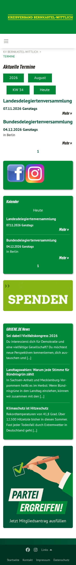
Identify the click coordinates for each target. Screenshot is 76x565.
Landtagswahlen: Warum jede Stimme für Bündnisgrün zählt (37, 372)
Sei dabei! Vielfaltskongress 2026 (32, 335)
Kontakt (28, 560)
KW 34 (18, 89)
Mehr (65, 113)
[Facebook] (28, 550)
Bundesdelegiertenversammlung (38, 121)
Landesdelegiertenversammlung (37, 100)
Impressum (43, 560)
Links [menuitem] (44, 550)
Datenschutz (61, 560)
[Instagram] (35, 550)
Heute (45, 89)
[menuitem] (13, 560)
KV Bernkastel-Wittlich (21, 52)
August (40, 77)
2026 (13, 77)
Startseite (13, 560)
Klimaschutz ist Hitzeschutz (27, 408)
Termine (9, 56)
